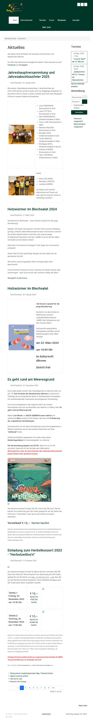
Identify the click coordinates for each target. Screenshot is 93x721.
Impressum (46, 714)
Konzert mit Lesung (18, 681)
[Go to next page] (58, 688)
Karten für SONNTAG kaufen (34, 622)
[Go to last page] (62, 688)
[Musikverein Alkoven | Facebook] (78, 4)
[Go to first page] (10, 688)
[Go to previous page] (14, 688)
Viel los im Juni (16, 679)
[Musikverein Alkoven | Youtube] (85, 4)
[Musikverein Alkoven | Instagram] (82, 4)
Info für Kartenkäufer (23, 665)
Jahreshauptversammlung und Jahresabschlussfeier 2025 (31, 74)
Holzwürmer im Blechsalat (28, 288)
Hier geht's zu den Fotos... (18, 278)
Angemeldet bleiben (79, 106)
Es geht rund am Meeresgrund (31, 379)
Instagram (23, 65)
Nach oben (82, 705)
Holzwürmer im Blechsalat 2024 (32, 209)
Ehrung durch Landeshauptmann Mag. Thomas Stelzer (31, 673)
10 (53, 688)
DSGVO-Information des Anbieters (41, 665)
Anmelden (79, 112)
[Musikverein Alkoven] (14, 8)
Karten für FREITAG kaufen (34, 599)
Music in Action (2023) (19, 676)
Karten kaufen (40, 523)
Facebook (12, 65)
